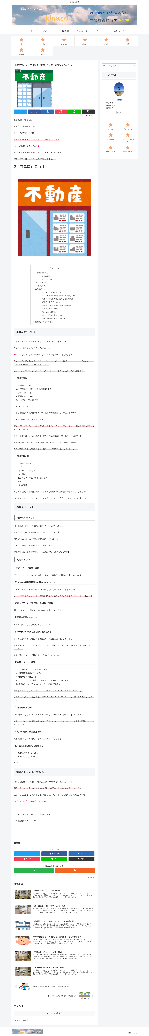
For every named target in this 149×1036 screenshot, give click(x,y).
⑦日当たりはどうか (49, 312)
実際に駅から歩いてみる (44, 322)
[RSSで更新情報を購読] (75, 870)
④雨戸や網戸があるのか (51, 302)
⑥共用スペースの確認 (50, 309)
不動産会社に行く (41, 273)
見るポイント (42, 289)
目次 (51, 268)
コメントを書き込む (54, 1013)
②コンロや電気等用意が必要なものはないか (58, 296)
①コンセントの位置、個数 (52, 292)
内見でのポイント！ (44, 286)
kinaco (119, 100)
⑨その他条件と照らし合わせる (53, 318)
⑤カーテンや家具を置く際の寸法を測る (56, 305)
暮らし (17, 843)
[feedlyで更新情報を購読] (34, 870)
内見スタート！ (40, 282)
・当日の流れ (45, 276)
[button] (88, 112)
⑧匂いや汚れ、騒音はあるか (52, 315)
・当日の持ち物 (46, 279)
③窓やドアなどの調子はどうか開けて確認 (57, 299)
